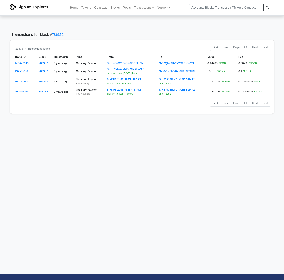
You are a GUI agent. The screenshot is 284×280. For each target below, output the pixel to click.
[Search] (267, 7)
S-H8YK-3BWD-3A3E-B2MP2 (177, 79)
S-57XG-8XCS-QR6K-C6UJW (125, 63)
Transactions (142, 7)
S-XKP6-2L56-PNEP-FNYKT (124, 79)
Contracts (100, 7)
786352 (58, 34)
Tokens (86, 7)
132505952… (23, 71)
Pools (127, 7)
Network (162, 7)
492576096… (23, 91)
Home (74, 7)
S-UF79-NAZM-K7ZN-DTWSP (125, 69)
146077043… (23, 63)
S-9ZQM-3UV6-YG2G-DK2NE (177, 63)
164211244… (23, 81)
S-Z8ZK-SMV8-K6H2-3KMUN (177, 71)
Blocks (115, 7)
